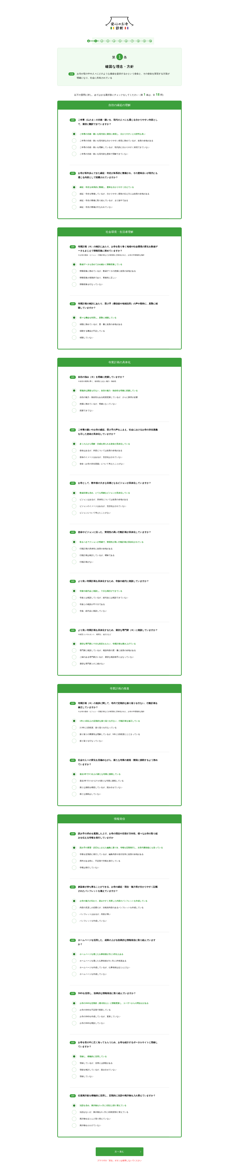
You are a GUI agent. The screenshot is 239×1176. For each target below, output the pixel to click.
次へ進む (119, 1151)
